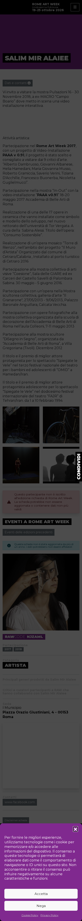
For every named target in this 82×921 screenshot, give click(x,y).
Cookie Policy (29, 915)
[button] (75, 829)
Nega (41, 906)
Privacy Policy (49, 915)
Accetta (41, 894)
